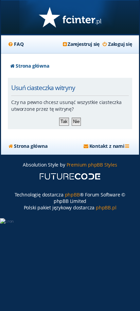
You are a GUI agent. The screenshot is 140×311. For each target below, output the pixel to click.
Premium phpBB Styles (92, 164)
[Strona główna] (70, 17)
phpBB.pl (106, 207)
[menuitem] (15, 44)
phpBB (72, 194)
